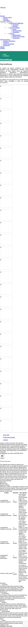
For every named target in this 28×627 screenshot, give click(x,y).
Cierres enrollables (14, 28)
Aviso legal (6, 435)
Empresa (2, 16)
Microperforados (17, 30)
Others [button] (2, 619)
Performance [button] (3, 592)
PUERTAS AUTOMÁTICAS (16, 23)
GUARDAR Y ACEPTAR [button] (6, 626)
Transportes (6, 45)
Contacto (2, 48)
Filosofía (5, 19)
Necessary (5, 483)
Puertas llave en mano (18, 36)
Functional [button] (3, 583)
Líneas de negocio (5, 39)
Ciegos (14, 29)
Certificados (6, 20)
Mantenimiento (16, 35)
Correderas (15, 25)
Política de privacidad (9, 437)
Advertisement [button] (4, 610)
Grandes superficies (8, 44)
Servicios (11, 33)
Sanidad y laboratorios (9, 41)
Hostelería (6, 42)
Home (4, 54)
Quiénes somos (7, 17)
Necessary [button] (3, 482)
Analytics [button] (2, 601)
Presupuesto (16, 38)
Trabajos (2, 47)
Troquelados (15, 32)
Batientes (15, 26)
